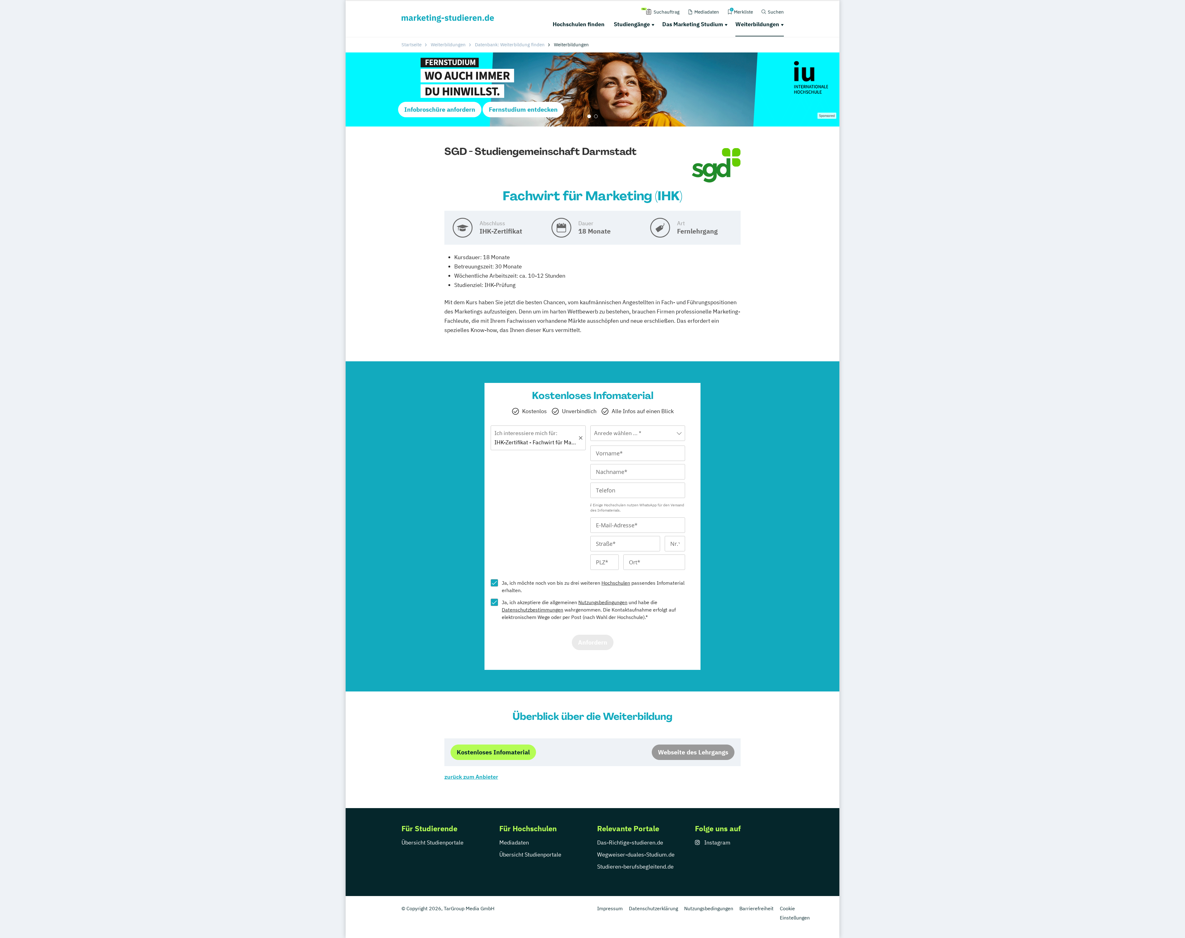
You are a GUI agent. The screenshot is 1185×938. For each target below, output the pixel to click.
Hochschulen (615, 583)
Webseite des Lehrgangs (693, 752)
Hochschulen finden (579, 24)
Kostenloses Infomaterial (493, 752)
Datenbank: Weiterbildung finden (510, 45)
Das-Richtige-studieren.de (630, 842)
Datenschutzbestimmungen (532, 610)
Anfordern (592, 642)
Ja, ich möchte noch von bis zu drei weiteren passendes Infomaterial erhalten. (593, 586)
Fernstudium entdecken (523, 109)
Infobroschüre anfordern (439, 109)
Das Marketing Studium (692, 24)
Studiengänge (632, 24)
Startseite (411, 45)
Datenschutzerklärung (653, 908)
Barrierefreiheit (756, 908)
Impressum (610, 908)
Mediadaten (514, 842)
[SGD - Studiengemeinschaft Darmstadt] (716, 165)
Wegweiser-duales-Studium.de (636, 854)
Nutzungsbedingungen (602, 602)
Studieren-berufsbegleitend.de (635, 866)
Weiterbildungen (757, 24)
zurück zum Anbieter (471, 776)
